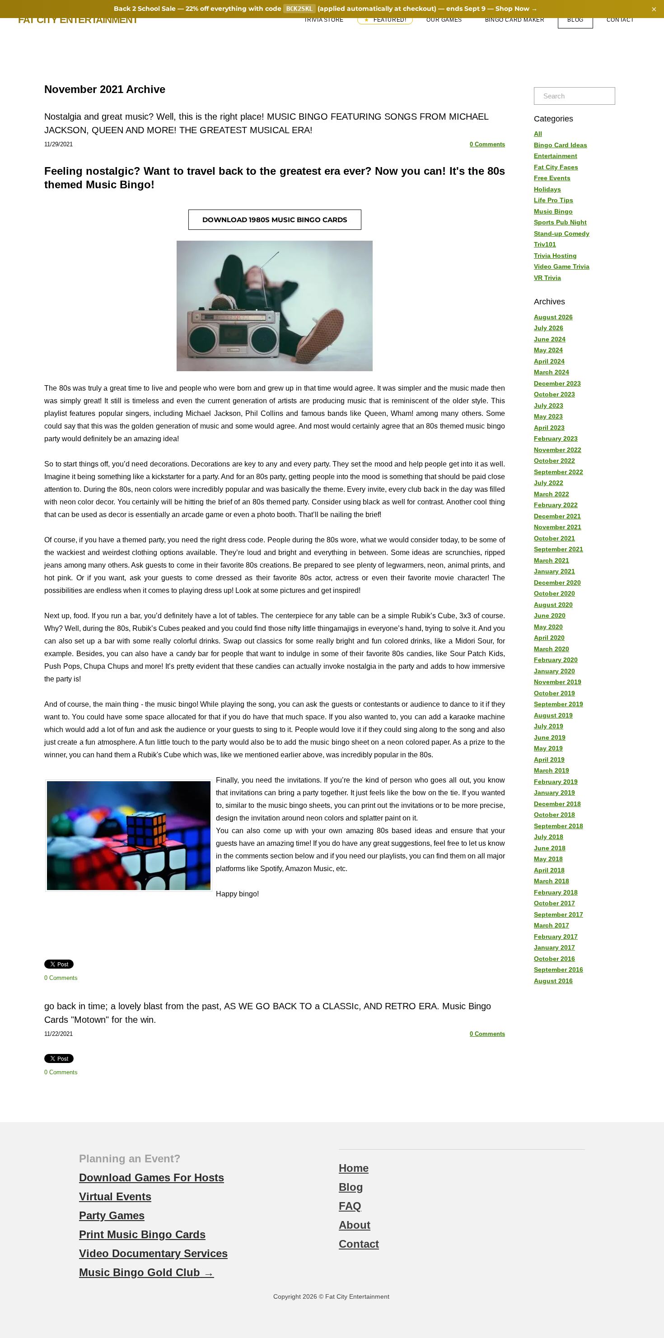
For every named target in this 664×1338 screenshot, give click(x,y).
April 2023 (549, 427)
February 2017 (556, 936)
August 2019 (553, 715)
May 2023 (548, 416)
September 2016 (558, 969)
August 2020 (553, 604)
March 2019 (551, 770)
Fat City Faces (556, 167)
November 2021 (557, 527)
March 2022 (551, 494)
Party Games (112, 1215)
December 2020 (557, 582)
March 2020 (551, 649)
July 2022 (548, 482)
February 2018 (556, 892)
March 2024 (551, 372)
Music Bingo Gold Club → (146, 1272)
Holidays (547, 189)
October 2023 (554, 394)
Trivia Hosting (555, 255)
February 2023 (556, 438)
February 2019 (556, 781)
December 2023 (557, 383)
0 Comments (487, 144)
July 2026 (548, 327)
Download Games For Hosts (151, 1177)
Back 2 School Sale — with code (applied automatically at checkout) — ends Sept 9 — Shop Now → (326, 9)
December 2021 (557, 516)
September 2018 (558, 826)
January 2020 (554, 671)
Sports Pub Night (560, 222)
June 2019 (550, 737)
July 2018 (548, 836)
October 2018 (554, 814)
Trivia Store (324, 20)
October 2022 (554, 460)
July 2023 (548, 405)
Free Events (552, 178)
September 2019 (558, 704)
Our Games (444, 20)
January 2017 (554, 947)
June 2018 (550, 848)
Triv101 (545, 244)
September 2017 (558, 914)
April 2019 (549, 759)
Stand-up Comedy (561, 233)
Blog (575, 20)
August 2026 (553, 317)
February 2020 (556, 659)
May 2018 (548, 858)
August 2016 (553, 980)
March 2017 (551, 925)
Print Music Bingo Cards (142, 1234)
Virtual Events (115, 1196)
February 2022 (556, 504)
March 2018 (551, 881)
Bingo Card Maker (515, 20)
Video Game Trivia (561, 266)
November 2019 (557, 681)
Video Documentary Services (153, 1253)
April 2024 (549, 361)
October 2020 (554, 593)
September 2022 (558, 472)
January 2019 (554, 792)
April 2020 (549, 637)
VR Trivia (547, 277)
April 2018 (549, 870)
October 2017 (554, 903)
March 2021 (551, 560)
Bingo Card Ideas (560, 145)
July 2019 (548, 726)
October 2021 (554, 538)
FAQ (350, 1206)
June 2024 (550, 339)
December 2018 (557, 803)
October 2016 (554, 958)
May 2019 (548, 748)
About (354, 1225)
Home (354, 1168)
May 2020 (548, 626)
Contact (620, 20)
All (538, 133)
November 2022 (557, 449)
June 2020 (550, 615)
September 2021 (558, 549)
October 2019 (554, 693)
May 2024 (548, 350)
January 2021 (554, 571)
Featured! (389, 20)
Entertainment (555, 155)
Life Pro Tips (553, 200)
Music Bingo (553, 211)
